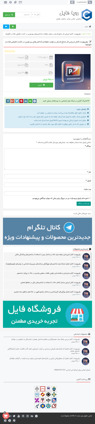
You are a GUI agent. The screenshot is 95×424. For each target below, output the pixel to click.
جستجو (8, 15)
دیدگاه (88, 146)
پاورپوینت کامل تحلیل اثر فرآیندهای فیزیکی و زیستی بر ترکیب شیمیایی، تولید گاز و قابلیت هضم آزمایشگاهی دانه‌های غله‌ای (44, 350)
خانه (86, 26)
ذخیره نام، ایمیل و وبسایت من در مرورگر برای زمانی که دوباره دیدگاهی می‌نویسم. (60, 198)
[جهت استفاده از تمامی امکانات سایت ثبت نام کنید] (6, 26)
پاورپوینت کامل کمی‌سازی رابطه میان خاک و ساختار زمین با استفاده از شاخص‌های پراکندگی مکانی (47, 255)
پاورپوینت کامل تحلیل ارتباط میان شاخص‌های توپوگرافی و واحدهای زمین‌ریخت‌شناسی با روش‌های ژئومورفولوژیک (43, 264)
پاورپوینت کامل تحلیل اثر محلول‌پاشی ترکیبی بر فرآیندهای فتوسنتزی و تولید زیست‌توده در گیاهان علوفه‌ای (45, 358)
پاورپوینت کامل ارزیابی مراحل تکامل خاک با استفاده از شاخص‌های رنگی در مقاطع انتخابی (50, 282)
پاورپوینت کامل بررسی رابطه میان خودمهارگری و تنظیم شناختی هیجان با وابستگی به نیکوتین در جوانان (45, 339)
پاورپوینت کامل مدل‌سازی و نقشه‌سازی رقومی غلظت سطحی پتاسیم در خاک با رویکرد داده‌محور (48, 273)
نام (89, 172)
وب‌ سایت (87, 189)
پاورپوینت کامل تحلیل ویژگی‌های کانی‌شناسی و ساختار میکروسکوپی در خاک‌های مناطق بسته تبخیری (47, 292)
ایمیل (88, 181)
